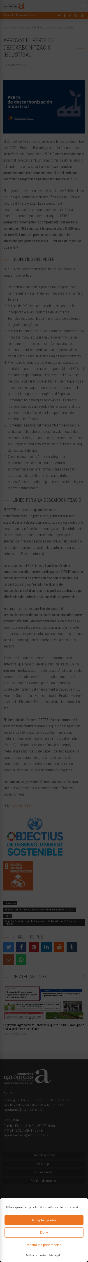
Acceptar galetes (44, 1220)
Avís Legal (54, 1255)
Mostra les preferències (44, 1245)
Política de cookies (36, 1255)
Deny (44, 1232)
